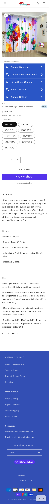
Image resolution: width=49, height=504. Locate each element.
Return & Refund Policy (15, 376)
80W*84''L (25, 124)
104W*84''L (27, 142)
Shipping (5, 115)
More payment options (24, 183)
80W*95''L (9, 148)
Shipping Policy (11, 399)
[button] (5, 4)
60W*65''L (27, 136)
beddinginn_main (20, 499)
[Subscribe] (39, 452)
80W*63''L (9, 124)
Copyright (9, 382)
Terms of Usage (11, 370)
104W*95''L (26, 130)
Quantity (5, 154)
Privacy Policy (11, 416)
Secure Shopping (12, 411)
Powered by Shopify (34, 499)
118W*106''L (10, 136)
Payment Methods (12, 405)
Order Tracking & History (16, 364)
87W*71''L (9, 130)
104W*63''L (10, 142)
